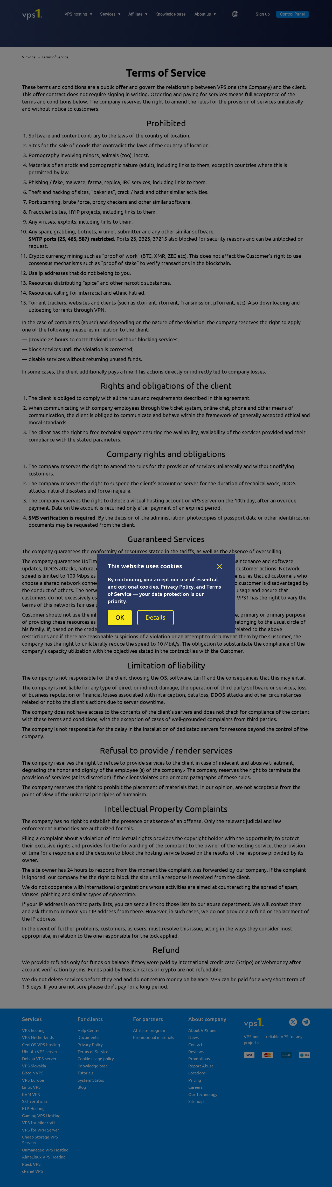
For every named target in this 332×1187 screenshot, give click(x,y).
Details (155, 617)
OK (119, 617)
